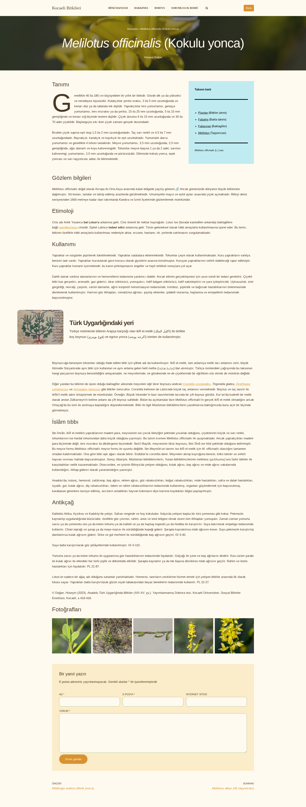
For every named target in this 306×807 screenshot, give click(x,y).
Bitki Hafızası (118, 8)
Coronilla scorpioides (197, 384)
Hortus (159, 8)
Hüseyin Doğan (153, 57)
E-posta (129, 694)
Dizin (249, 8)
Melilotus (203, 132)
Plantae (203, 112)
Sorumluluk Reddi (184, 8)
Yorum (64, 711)
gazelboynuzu (68, 227)
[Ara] (206, 8)
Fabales (203, 119)
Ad (61, 694)
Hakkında (141, 8)
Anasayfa (132, 28)
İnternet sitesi (196, 694)
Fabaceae (204, 126)
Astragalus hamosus (86, 389)
